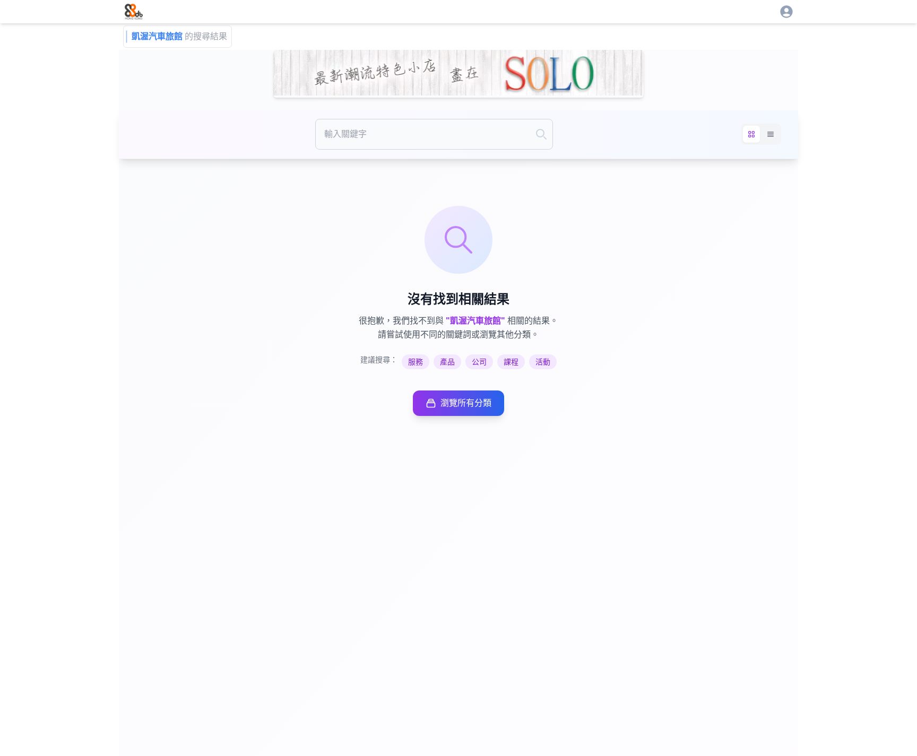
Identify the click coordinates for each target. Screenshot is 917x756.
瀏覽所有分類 (465, 402)
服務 (415, 362)
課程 (511, 362)
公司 (479, 362)
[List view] (770, 134)
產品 (447, 362)
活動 (542, 362)
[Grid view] (751, 134)
